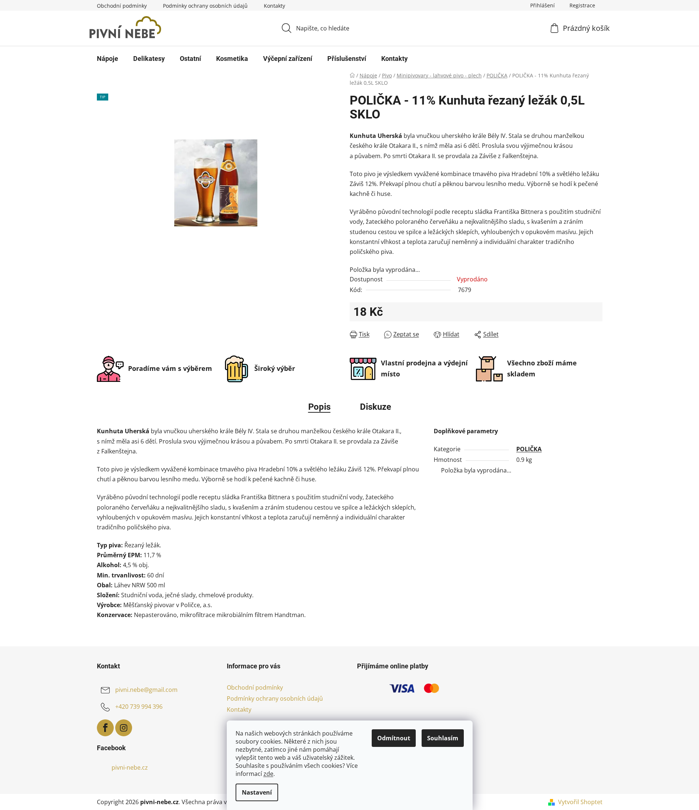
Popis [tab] (319, 407)
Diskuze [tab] (375, 407)
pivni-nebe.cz (130, 767)
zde (268, 774)
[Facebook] (105, 727)
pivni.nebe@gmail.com (146, 690)
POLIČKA (529, 449)
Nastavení (257, 792)
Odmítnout (393, 738)
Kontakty (274, 5)
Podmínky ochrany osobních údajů (205, 5)
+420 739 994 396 (139, 707)
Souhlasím (442, 738)
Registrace (582, 5)
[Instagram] (123, 727)
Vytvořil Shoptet (580, 802)
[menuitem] (107, 58)
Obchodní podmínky (122, 5)
